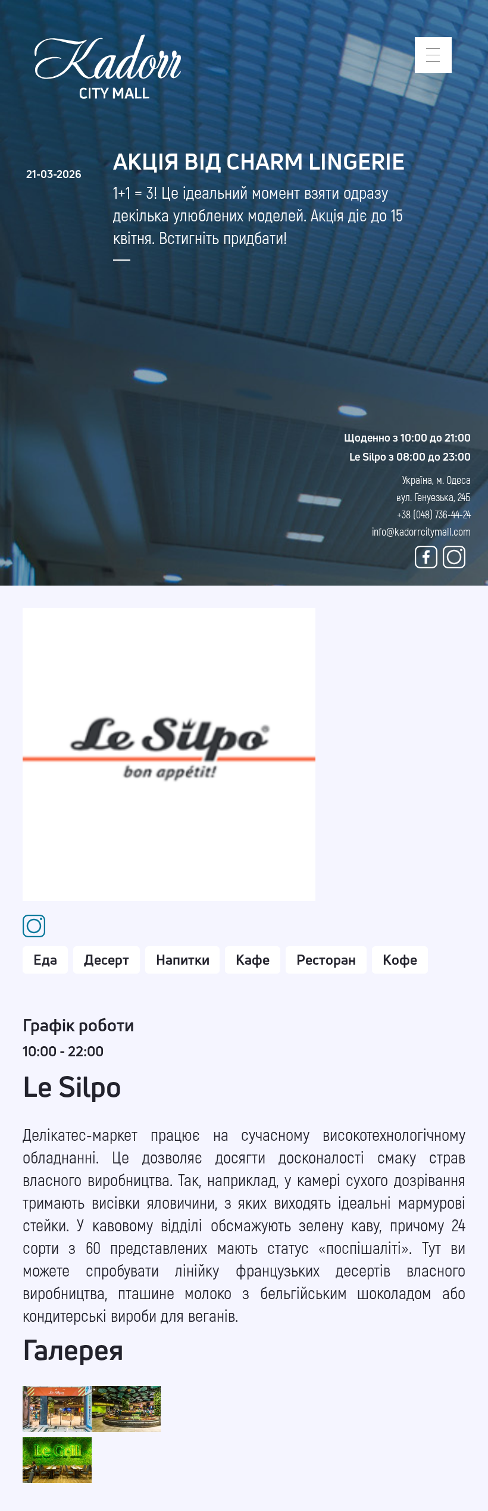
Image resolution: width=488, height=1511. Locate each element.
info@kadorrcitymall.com (421, 531)
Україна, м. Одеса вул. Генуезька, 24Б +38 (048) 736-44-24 (433, 497)
